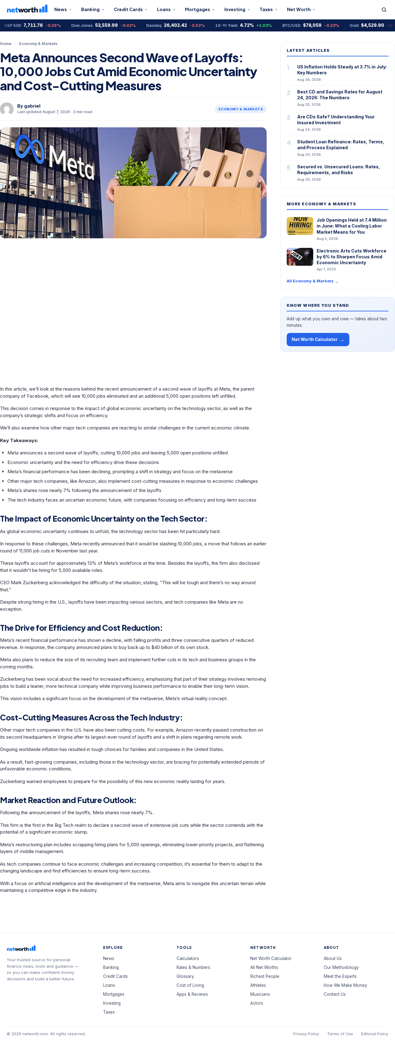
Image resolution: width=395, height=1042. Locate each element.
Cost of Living (190, 985)
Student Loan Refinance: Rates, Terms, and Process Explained (341, 144)
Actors (256, 1003)
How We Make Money (345, 985)
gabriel (32, 106)
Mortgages (197, 9)
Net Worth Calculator (318, 339)
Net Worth (299, 9)
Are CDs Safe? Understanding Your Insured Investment (336, 119)
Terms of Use (340, 1034)
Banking (90, 9)
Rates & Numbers (193, 967)
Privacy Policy (306, 1034)
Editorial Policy (374, 1034)
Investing (234, 9)
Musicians (260, 994)
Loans (164, 9)
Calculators (188, 958)
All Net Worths (264, 967)
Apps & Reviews (192, 994)
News (60, 9)
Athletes (258, 985)
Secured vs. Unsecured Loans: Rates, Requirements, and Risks (338, 169)
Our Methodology (341, 967)
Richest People (264, 976)
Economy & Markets (38, 43)
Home (5, 43)
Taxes (266, 9)
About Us (333, 958)
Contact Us (335, 994)
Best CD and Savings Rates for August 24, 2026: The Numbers (339, 94)
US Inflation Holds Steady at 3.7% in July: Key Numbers (342, 69)
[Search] (384, 10)
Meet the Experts (340, 976)
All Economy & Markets (313, 281)
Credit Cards (128, 9)
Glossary (185, 976)
